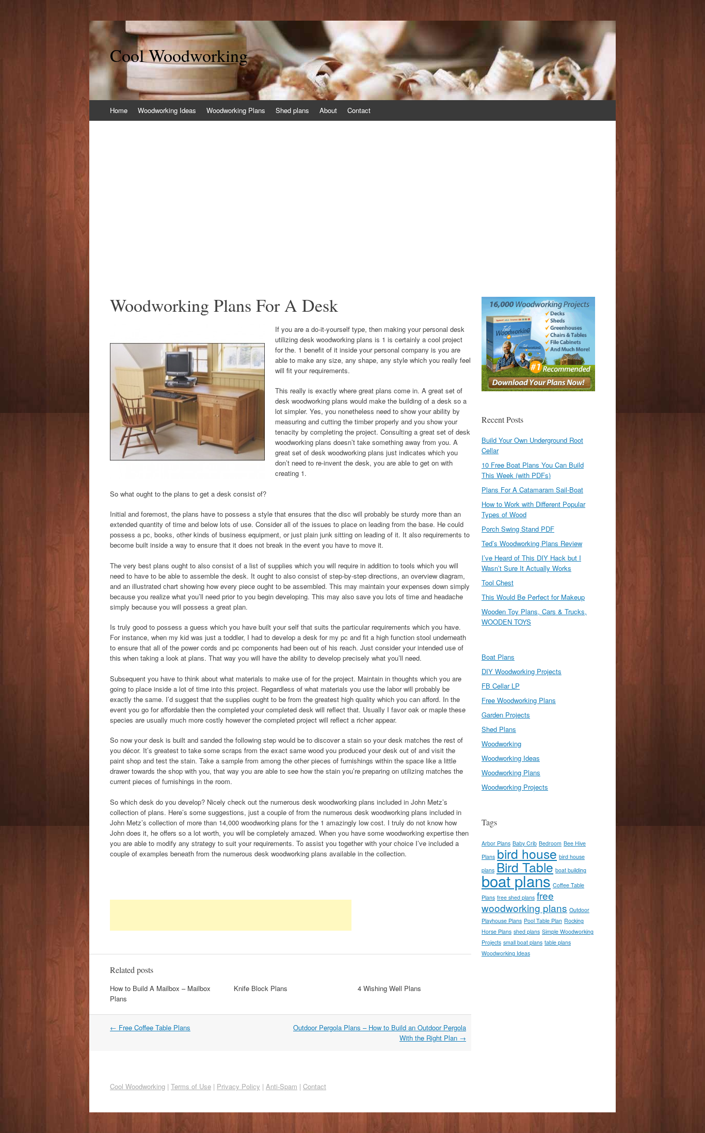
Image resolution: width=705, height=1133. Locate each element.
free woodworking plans (524, 901)
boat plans (516, 880)
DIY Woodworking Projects (522, 671)
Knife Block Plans (260, 988)
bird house (527, 853)
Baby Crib (524, 843)
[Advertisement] (352, 198)
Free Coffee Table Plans (150, 1027)
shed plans (527, 931)
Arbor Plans (496, 843)
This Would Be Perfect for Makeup (533, 597)
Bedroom (550, 843)
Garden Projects (506, 715)
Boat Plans (498, 657)
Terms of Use (191, 1086)
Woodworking (501, 743)
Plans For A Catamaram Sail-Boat (532, 489)
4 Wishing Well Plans (389, 988)
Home (118, 110)
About (328, 110)
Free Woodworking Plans (519, 700)
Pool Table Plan (543, 920)
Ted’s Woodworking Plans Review (532, 543)
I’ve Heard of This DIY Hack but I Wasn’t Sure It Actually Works (531, 563)
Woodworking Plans (235, 110)
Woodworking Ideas (167, 110)
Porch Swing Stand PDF (518, 529)
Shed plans (292, 110)
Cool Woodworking (179, 55)
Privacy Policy (238, 1086)
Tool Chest (498, 582)
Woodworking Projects (515, 787)
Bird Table (524, 867)
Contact (359, 110)
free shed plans (516, 897)
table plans (557, 942)
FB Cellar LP (501, 686)
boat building (570, 870)
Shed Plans (499, 729)
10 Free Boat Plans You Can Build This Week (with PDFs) (533, 470)
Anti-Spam (281, 1086)
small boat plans (522, 942)
